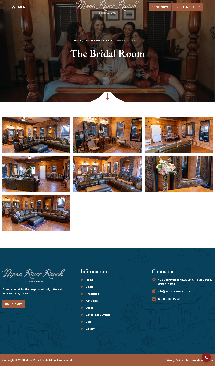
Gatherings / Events (98, 314)
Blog (88, 321)
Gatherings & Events (98, 40)
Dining (89, 307)
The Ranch (92, 293)
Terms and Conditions (199, 360)
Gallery (90, 328)
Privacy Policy (174, 360)
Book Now (160, 7)
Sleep (89, 286)
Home (77, 40)
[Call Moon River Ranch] (206, 357)
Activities (92, 300)
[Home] (107, 7)
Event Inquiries (187, 7)
